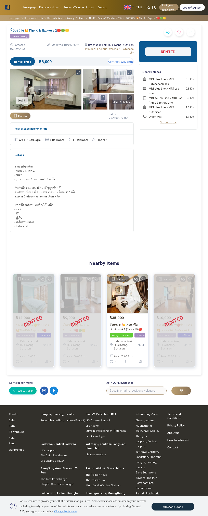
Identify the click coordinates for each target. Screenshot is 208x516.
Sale (12, 420)
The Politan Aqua (96, 474)
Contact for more (21, 382)
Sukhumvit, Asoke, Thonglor (60, 493)
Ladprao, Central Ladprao (58, 444)
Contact (102, 7)
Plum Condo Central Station (103, 485)
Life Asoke (92, 425)
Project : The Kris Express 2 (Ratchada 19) (109, 50)
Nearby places (151, 71)
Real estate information (30, 128)
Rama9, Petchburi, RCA (101, 414)
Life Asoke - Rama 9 (98, 420)
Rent (12, 425)
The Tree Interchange (54, 479)
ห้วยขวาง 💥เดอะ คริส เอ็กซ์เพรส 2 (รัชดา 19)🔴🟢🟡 (126, 327)
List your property (168, 7)
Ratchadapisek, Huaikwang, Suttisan (65, 18)
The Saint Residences (54, 455)
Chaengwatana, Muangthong (105, 493)
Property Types (72, 7)
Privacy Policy (176, 425)
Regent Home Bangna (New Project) (63, 420)
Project (90, 7)
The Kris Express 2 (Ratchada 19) (105, 18)
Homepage (29, 7)
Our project (16, 449)
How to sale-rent (178, 440)
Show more (168, 122)
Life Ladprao (48, 450)
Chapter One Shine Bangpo (57, 484)
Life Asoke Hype (96, 436)
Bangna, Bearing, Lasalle (57, 414)
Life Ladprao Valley (52, 460)
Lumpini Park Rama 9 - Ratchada (106, 430)
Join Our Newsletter (119, 382)
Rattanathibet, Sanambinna (105, 468)
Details (19, 155)
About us (173, 432)
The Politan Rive (96, 480)
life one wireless (96, 454)
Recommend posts (50, 7)
